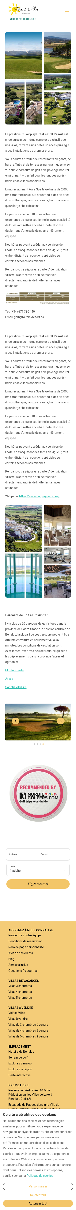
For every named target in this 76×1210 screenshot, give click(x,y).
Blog (11, 959)
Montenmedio (14, 670)
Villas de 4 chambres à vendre (28, 1030)
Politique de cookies (40, 1175)
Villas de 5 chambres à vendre (28, 1036)
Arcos (9, 678)
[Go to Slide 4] (42, 743)
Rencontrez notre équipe (25, 935)
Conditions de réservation (25, 941)
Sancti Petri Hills (16, 687)
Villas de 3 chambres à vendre (28, 1024)
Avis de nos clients (20, 953)
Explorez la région (20, 1069)
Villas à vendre (18, 1018)
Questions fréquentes (23, 970)
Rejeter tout (38, 1195)
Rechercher (40, 884)
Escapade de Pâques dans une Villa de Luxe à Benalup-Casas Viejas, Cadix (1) (34, 1107)
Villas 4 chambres (20, 991)
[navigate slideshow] (15, 721)
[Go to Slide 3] (40, 743)
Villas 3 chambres (20, 986)
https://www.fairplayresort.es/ (39, 496)
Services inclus (18, 964)
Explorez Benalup (20, 1063)
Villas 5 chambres (20, 997)
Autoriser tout (38, 1203)
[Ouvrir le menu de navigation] (67, 11)
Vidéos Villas (16, 1013)
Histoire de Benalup (21, 1051)
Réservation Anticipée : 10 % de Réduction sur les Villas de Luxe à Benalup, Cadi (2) (30, 1094)
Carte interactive (19, 1075)
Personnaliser (38, 1186)
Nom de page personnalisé (26, 947)
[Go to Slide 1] (34, 743)
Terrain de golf (18, 1057)
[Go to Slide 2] (37, 743)
